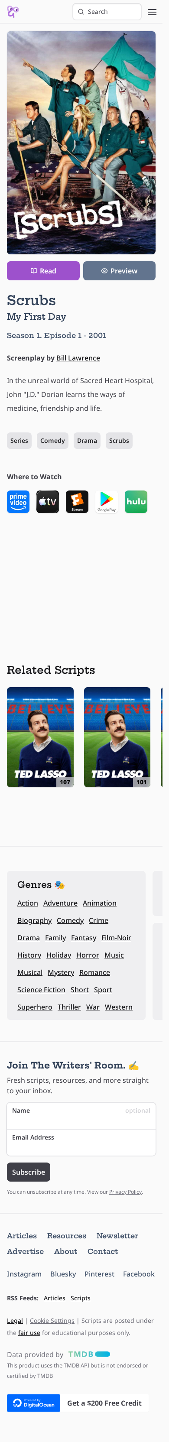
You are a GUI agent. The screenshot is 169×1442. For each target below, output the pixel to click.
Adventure (60, 903)
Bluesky (63, 1274)
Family (55, 937)
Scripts (81, 1298)
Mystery (61, 972)
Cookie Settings (52, 1320)
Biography (34, 920)
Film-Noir (116, 937)
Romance (94, 972)
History (29, 955)
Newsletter (117, 1235)
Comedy (52, 440)
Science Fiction (41, 989)
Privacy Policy (125, 1191)
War (93, 1007)
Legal (15, 1320)
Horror (87, 955)
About (65, 1251)
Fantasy (83, 937)
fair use (29, 1332)
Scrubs (119, 440)
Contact (103, 1251)
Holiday (58, 955)
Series (19, 440)
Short (80, 989)
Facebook (139, 1274)
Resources (66, 1235)
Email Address (33, 1137)
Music (114, 955)
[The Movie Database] (87, 1354)
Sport (103, 989)
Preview (123, 271)
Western (119, 1007)
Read (48, 271)
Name (81, 1110)
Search (98, 11)
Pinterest (99, 1274)
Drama (87, 440)
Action (27, 903)
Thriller (69, 1007)
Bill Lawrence (78, 358)
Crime (98, 920)
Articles (22, 1235)
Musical (29, 972)
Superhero (34, 1007)
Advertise (25, 1251)
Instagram (24, 1274)
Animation (100, 903)
